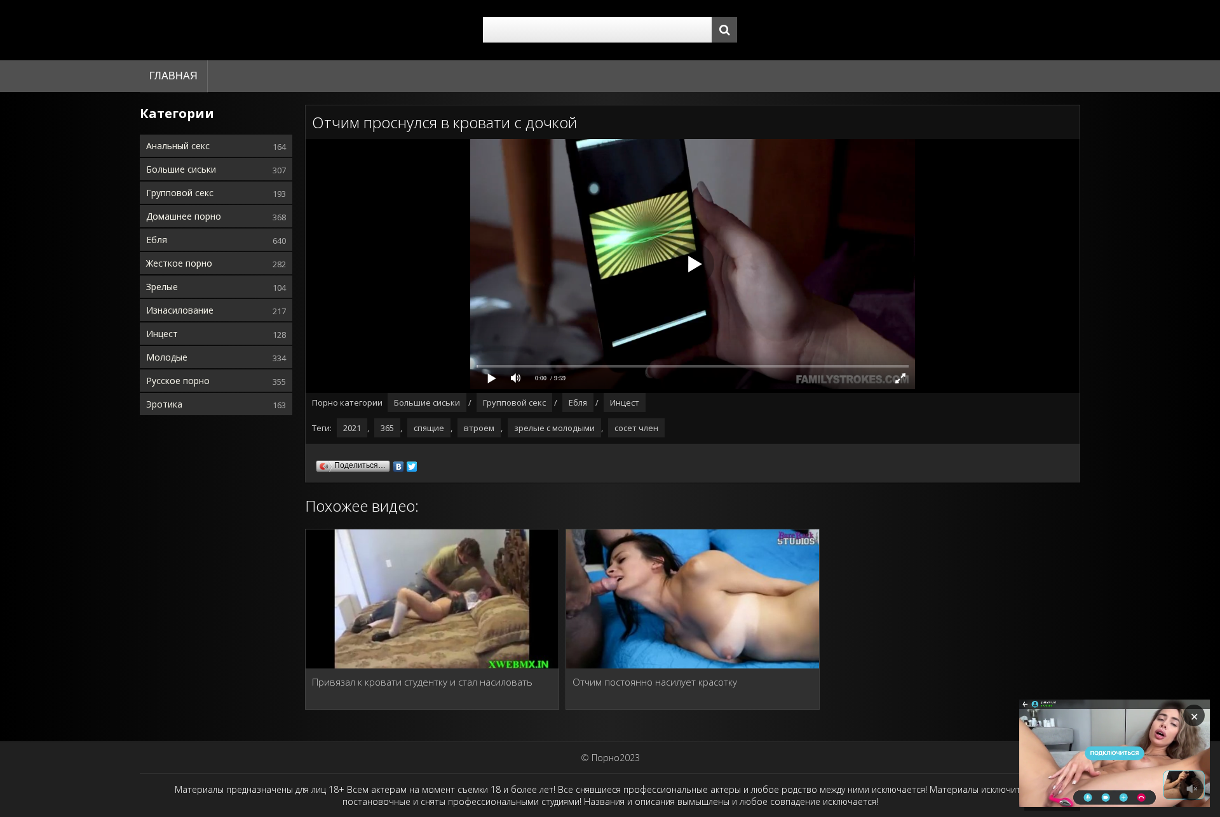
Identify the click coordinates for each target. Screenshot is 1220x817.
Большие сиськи (181, 169)
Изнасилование (180, 310)
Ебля (156, 240)
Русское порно (178, 381)
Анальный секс (178, 146)
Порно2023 (616, 758)
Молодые (166, 357)
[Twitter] (412, 463)
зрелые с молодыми (554, 428)
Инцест (162, 334)
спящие (429, 428)
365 (387, 428)
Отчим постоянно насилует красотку (655, 681)
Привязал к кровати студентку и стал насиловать (422, 681)
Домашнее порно (183, 216)
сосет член (636, 428)
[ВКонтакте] (398, 463)
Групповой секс (180, 193)
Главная (173, 75)
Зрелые (162, 287)
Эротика (164, 404)
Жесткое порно (179, 263)
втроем (479, 428)
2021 (352, 428)
